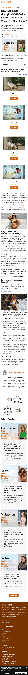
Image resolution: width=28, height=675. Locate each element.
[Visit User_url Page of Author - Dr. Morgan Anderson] (11, 390)
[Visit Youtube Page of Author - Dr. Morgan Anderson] (16, 390)
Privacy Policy (5, 622)
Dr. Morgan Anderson (9, 34)
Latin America (6, 631)
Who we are (5, 619)
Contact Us (5, 653)
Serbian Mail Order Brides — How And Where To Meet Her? (12, 576)
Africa (3, 628)
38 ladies (21, 202)
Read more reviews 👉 (8, 647)
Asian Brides (8, 7)
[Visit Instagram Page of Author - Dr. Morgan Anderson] (14, 390)
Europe (4, 633)
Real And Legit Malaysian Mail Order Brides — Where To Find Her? (13, 533)
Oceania (4, 635)
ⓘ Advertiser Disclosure (22, 74)
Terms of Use (5, 621)
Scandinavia (5, 640)
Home (2, 7)
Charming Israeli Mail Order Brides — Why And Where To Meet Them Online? (14, 489)
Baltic (3, 642)
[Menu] (26, 2)
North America (6, 638)
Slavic (3, 636)
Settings (7, 673)
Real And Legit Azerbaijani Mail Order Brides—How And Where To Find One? (14, 447)
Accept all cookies (20, 673)
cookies (10, 667)
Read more (6, 460)
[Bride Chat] (6, 2)
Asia (3, 630)
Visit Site (14, 98)
